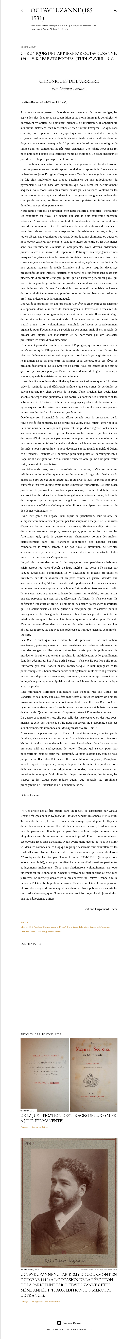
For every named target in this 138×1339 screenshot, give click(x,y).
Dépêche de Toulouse (100, 927)
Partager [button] (25, 922)
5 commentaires (39, 1127)
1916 (31, 927)
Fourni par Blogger (71, 1323)
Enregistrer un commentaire (46, 1301)
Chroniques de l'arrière (78, 927)
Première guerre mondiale (48, 931)
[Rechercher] (115, 9)
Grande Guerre (28, 931)
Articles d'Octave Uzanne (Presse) (50, 927)
